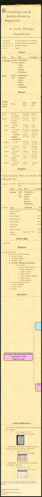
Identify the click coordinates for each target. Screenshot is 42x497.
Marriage (13, 192)
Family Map (6, 243)
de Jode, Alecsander (14, 115)
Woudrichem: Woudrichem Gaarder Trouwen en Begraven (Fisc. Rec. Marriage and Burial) (23, 447)
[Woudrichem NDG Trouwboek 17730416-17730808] (22, 477)
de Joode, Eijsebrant (15, 163)
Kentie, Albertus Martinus (15, 212)
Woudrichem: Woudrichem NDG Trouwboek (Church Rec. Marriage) (22, 464)
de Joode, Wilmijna (15, 131)
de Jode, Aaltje (14, 126)
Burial (4, 76)
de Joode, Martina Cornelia (15, 158)
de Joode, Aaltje (17, 261)
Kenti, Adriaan (14, 216)
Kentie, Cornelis (15, 229)
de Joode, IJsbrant (15, 152)
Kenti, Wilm (22, 183)
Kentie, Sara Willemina (14, 225)
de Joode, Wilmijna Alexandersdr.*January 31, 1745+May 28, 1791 (18, 356)
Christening (6, 60)
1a (40, 60)
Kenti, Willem (14, 221)
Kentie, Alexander (13, 233)
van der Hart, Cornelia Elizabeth (15, 120)
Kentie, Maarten (15, 219)
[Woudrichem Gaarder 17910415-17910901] (22, 460)
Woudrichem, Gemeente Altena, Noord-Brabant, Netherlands (23, 66)
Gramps (12, 489)
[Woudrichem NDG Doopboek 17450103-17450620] (20, 444)
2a (40, 75)
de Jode (15, 142)
